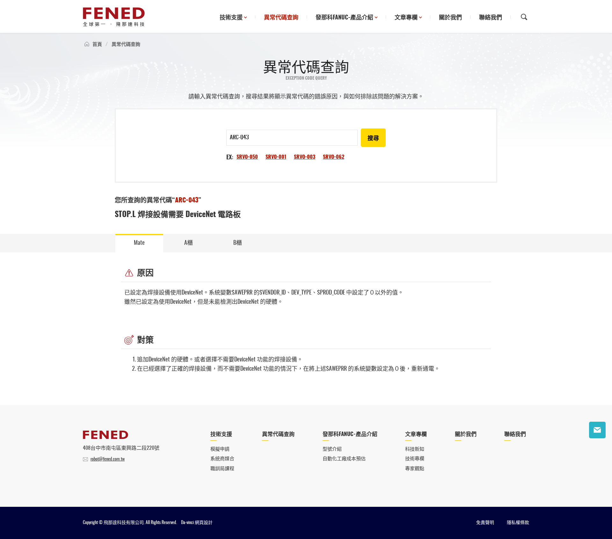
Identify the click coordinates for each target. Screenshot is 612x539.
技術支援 (231, 18)
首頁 (97, 44)
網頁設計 (204, 523)
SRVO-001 (276, 157)
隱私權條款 (518, 523)
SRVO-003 (304, 157)
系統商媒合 (222, 458)
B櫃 (237, 243)
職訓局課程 (222, 468)
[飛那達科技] (114, 16)
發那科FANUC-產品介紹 (344, 18)
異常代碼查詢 (281, 18)
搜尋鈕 (524, 17)
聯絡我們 (490, 18)
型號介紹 (332, 449)
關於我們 (450, 18)
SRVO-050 (247, 157)
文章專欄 (406, 18)
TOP (597, 449)
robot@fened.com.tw (108, 459)
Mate (139, 243)
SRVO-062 (333, 157)
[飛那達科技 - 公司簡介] (105, 437)
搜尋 (373, 139)
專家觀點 (414, 468)
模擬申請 (219, 449)
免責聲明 (485, 523)
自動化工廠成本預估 (344, 458)
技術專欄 (414, 458)
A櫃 (188, 243)
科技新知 (414, 449)
